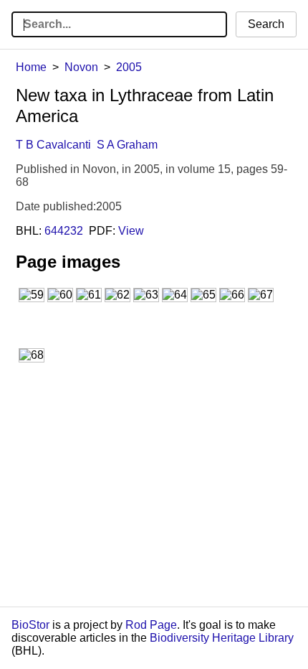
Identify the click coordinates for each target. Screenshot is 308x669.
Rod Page (151, 625)
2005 (129, 67)
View (131, 231)
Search (266, 24)
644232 (63, 231)
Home (31, 67)
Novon (81, 67)
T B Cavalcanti (53, 145)
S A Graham (127, 145)
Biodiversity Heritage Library (222, 638)
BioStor (30, 625)
